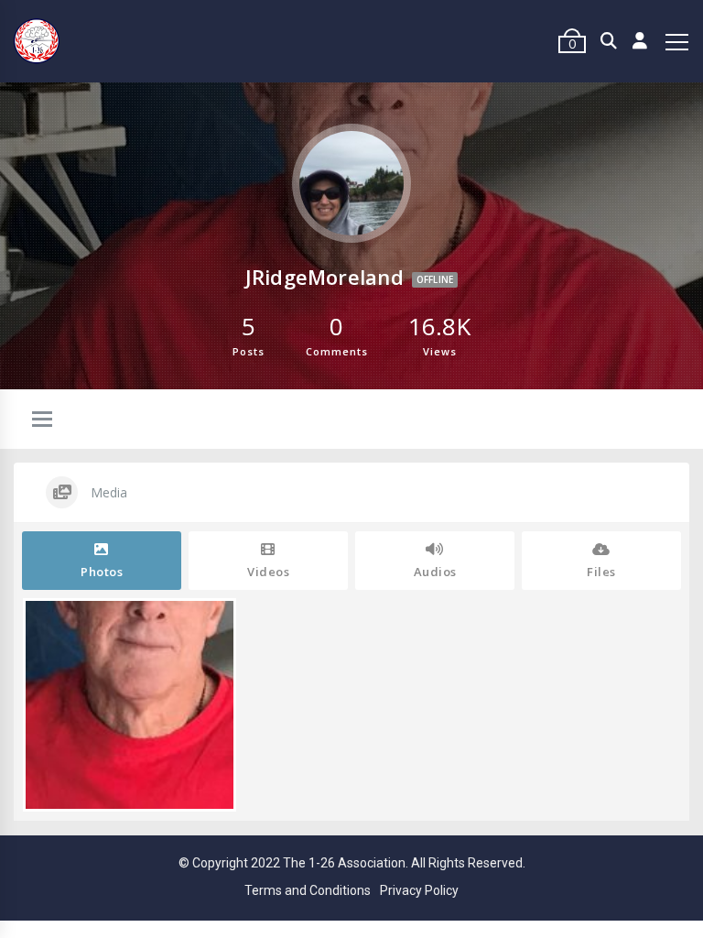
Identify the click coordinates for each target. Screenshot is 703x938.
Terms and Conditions (307, 890)
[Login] (640, 41)
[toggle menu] (42, 420)
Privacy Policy (419, 890)
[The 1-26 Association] (36, 41)
